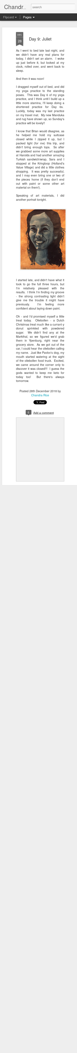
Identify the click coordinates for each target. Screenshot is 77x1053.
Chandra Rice (40, 395)
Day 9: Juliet (40, 39)
